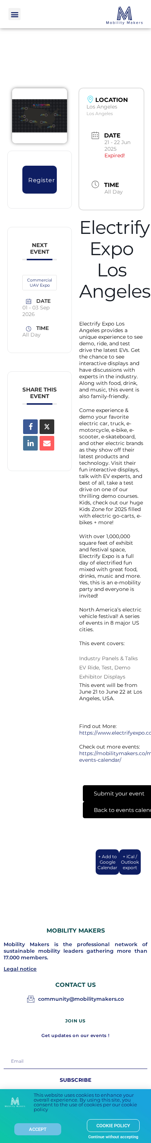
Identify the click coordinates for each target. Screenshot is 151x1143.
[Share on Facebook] (30, 426)
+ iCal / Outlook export (130, 862)
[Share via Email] (47, 443)
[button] (14, 14)
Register (41, 180)
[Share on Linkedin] (30, 443)
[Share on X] (47, 426)
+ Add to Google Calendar (107, 862)
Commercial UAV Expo (39, 283)
